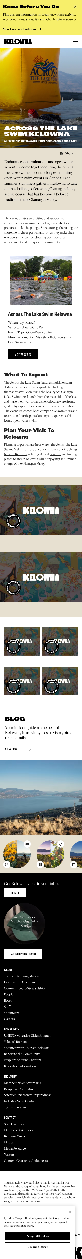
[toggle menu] (75, 41)
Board (8, 1000)
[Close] (70, 1212)
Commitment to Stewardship (24, 988)
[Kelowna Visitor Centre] (18, 41)
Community (12, 1029)
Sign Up (15, 893)
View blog (11, 749)
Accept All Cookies (38, 1236)
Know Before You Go (31, 7)
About (8, 970)
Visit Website (23, 354)
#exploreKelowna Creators (22, 1060)
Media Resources (15, 1148)
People (8, 994)
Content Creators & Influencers (26, 1160)
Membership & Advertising (22, 1083)
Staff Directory (14, 1124)
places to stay (13, 458)
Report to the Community (22, 1054)
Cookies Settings (38, 1246)
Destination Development (22, 982)
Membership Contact (18, 1130)
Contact (10, 1118)
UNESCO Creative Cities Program (27, 1035)
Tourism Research (16, 1107)
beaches (55, 454)
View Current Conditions (20, 29)
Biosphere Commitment (21, 1089)
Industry (10, 1076)
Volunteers (11, 1013)
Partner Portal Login (23, 954)
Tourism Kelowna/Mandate (22, 976)
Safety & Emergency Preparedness (27, 1095)
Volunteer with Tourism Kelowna (26, 1048)
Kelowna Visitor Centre (20, 1136)
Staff (7, 1006)
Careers (9, 1019)
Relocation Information (20, 1066)
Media (8, 1142)
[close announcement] (75, 7)
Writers (9, 1154)
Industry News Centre (19, 1101)
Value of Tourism (15, 1041)
